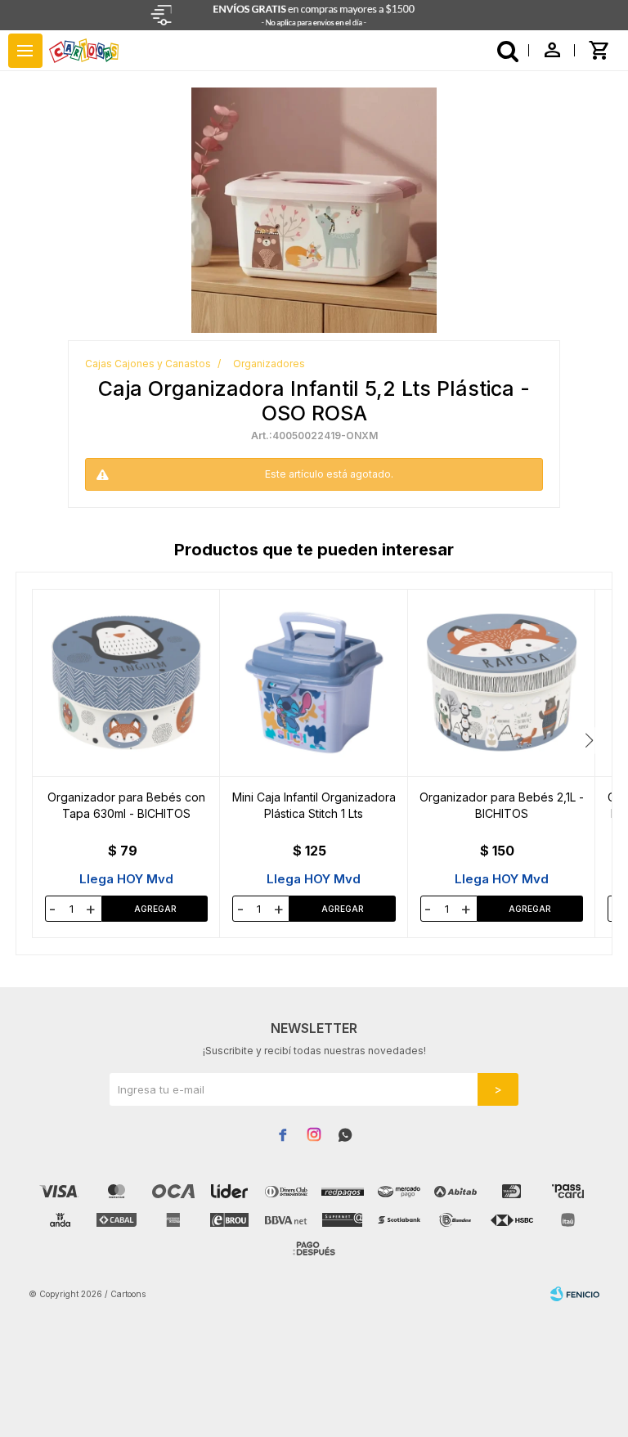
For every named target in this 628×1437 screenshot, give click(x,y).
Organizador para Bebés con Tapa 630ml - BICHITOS (126, 805)
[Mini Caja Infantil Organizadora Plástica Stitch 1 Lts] (313, 683)
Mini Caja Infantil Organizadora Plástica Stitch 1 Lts (314, 805)
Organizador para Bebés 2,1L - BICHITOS (501, 805)
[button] (589, 740)
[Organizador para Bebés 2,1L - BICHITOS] (501, 683)
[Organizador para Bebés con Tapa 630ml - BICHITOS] (126, 683)
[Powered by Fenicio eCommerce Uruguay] (574, 1294)
